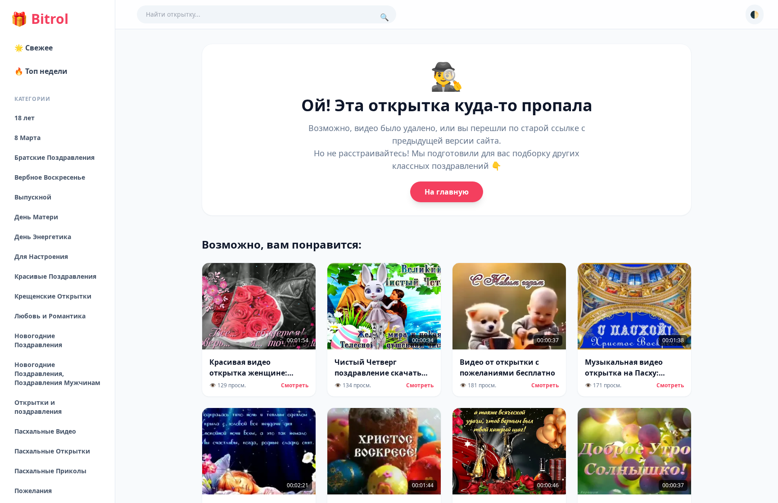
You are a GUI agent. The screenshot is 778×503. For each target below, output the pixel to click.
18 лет (24, 117)
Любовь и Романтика (50, 316)
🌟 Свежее (33, 48)
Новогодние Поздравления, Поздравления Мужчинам (57, 373)
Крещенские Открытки (52, 296)
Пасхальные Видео (45, 431)
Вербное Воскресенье (49, 177)
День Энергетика (42, 236)
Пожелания (33, 490)
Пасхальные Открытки (52, 451)
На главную (447, 192)
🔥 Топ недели (41, 71)
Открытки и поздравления (38, 407)
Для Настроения (41, 256)
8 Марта (27, 137)
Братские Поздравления (54, 157)
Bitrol (39, 19)
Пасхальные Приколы (50, 471)
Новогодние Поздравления (38, 340)
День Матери (36, 217)
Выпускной (32, 197)
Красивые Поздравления (55, 276)
